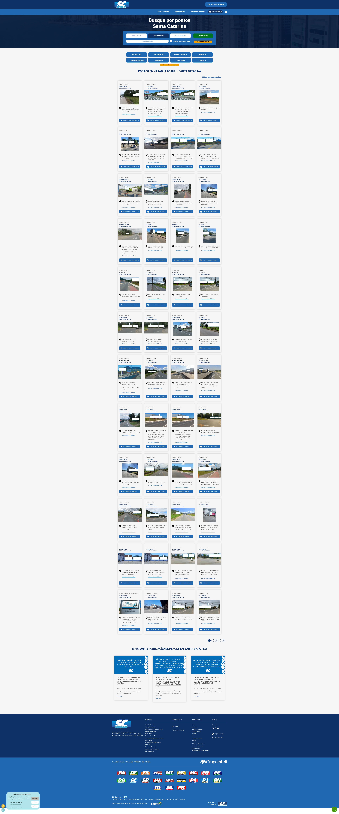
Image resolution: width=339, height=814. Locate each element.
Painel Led (148, 744)
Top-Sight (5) (158, 60)
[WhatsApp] (334, 809)
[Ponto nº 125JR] (183, 235)
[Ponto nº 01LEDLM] (130, 191)
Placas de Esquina (150, 747)
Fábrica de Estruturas (198, 12)
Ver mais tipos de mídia (169, 64)
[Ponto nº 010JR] (209, 470)
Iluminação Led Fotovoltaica (153, 736)
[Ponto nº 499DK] (183, 97)
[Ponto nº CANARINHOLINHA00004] (130, 607)
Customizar (35, 798)
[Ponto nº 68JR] (209, 607)
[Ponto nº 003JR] (209, 329)
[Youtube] (213, 728)
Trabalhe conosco (197, 738)
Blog (193, 736)
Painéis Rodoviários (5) (137, 60)
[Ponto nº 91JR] (130, 97)
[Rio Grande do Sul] (121, 780)
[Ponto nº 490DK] (209, 372)
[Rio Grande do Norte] (217, 780)
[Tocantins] (157, 788)
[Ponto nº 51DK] (156, 191)
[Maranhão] (157, 780)
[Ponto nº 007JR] (156, 515)
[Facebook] (215, 728)
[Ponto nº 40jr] (130, 144)
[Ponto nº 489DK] (183, 372)
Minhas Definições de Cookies (200, 750)
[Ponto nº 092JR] (156, 284)
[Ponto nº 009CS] (130, 515)
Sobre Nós (195, 727)
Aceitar (35, 806)
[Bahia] (121, 773)
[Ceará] (133, 773)
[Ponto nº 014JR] (209, 420)
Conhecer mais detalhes (128, 114)
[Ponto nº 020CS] (156, 420)
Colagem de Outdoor (151, 727)
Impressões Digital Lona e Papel (154, 738)
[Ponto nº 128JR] (156, 235)
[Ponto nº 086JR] (209, 97)
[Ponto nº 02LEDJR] (209, 515)
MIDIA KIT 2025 (149, 751)
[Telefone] (213, 738)
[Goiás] (157, 773)
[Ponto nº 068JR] (209, 284)
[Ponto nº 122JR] (209, 191)
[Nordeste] (181, 780)
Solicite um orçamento (217, 4)
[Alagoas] (169, 787)
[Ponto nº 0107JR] (156, 372)
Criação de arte (196, 731)
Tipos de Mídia (180, 12)
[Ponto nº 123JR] (130, 470)
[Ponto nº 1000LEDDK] (156, 607)
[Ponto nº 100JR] (130, 284)
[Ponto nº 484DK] (130, 560)
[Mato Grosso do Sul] (181, 773)
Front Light (148, 733)
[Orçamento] (215, 11)
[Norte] (169, 780)
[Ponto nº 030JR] (156, 329)
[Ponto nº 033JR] (130, 420)
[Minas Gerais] (193, 773)
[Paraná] (205, 773)
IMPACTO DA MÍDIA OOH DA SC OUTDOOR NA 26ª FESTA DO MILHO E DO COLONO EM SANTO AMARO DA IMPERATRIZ (207, 680)
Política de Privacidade (198, 743)
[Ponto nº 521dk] (209, 144)
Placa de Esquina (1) (180, 54)
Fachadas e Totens (150, 731)
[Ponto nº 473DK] (183, 560)
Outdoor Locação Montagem (153, 742)
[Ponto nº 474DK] (130, 235)
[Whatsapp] (213, 734)
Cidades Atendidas (197, 729)
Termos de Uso (196, 748)
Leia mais (119, 696)
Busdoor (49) (202, 54)
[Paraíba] (181, 788)
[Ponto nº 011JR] (183, 470)
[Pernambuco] (217, 773)
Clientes (194, 733)
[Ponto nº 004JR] (183, 515)
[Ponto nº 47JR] (183, 191)
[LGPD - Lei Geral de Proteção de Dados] (156, 803)
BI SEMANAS (175, 726)
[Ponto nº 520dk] (183, 144)
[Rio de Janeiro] (205, 780)
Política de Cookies (197, 746)
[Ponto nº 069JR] (183, 284)
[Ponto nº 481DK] (156, 560)
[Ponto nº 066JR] (156, 470)
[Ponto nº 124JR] (209, 235)
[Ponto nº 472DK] (209, 560)
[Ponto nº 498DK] (156, 97)
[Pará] (193, 780)
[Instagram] (218, 728)
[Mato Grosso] (169, 773)
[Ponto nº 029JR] (183, 329)
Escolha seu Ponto (163, 12)
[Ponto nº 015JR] (183, 420)
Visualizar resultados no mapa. (181, 41)
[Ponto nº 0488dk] (156, 144)
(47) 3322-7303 (219, 737)
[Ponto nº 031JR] (130, 329)
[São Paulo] (145, 780)
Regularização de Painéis (152, 749)
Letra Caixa (148, 740)
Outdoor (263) (136, 54)
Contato (194, 740)
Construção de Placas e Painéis (154, 729)
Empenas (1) (202, 60)
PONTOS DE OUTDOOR (178, 730)
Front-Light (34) (158, 54)
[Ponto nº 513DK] (130, 372)
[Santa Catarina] (133, 780)
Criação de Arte (149, 724)
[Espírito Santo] (145, 773)
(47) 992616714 (219, 733)
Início (193, 724)
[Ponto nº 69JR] (183, 607)
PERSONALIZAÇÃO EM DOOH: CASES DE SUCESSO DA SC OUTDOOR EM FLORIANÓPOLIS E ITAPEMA (130, 680)
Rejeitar (35, 802)
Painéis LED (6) (180, 60)
